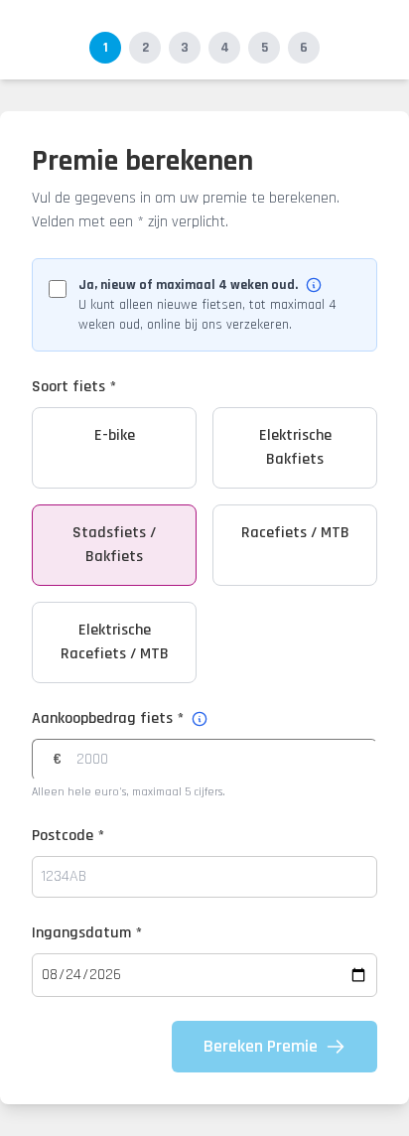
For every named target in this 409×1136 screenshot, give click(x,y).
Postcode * (68, 835)
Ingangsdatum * (87, 933)
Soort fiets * (74, 386)
